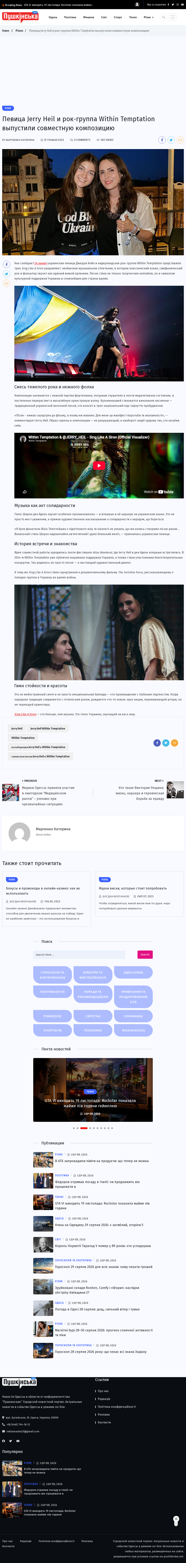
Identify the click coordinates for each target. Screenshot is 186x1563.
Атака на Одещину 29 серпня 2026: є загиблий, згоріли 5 (99, 1225)
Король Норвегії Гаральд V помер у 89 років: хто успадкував (103, 1246)
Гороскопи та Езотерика (52, 975)
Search (145, 954)
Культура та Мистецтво (93, 975)
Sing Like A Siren (25, 714)
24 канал (41, 263)
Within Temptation (23, 737)
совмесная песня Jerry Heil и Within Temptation (40, 756)
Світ (104, 17)
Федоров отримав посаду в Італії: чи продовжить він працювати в (48, 1491)
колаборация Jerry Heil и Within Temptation (38, 747)
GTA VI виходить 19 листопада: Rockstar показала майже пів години (50, 1512)
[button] (74, 1128)
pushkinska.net (173, 1556)
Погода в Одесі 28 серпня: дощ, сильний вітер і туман (97, 1309)
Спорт (118, 17)
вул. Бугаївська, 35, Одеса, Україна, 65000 (31, 1417)
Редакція (104, 1399)
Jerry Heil (16, 728)
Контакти (104, 1422)
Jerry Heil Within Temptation (48, 728)
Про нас (103, 1391)
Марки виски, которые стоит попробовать (133, 888)
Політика (70, 17)
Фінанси (88, 17)
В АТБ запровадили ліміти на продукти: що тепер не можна (102, 1161)
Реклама (104, 1414)
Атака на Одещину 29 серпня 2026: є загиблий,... (65, 5)
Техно (133, 17)
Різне (147, 17)
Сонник (133, 1016)
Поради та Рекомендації (93, 994)
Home (5, 30)
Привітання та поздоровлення (133, 997)
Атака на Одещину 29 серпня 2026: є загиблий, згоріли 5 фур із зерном (90, 1103)
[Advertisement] (93, 63)
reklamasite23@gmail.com (22, 1431)
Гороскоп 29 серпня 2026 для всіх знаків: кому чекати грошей (103, 1267)
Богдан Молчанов (23, 901)
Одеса (53, 17)
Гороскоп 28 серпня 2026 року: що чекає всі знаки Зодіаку (101, 1352)
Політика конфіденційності (117, 1406)
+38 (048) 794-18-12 (18, 1424)
